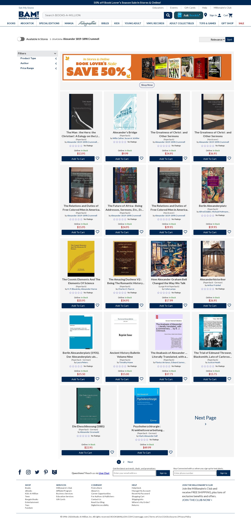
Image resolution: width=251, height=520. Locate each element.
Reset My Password (141, 493)
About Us (95, 491)
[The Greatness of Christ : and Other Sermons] (169, 111)
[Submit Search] (168, 15)
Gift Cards (190, 7)
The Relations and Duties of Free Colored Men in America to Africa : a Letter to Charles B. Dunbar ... (81, 208)
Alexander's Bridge (125, 132)
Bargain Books (31, 499)
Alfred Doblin (205, 211)
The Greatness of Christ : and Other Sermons (168, 134)
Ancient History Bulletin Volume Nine (125, 354)
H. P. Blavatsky (73, 289)
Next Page (205, 420)
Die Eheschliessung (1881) (88, 426)
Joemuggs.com (141, 516)
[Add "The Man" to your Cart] (81, 158)
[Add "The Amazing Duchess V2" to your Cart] (125, 305)
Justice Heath (214, 362)
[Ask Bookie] (188, 15)
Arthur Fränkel (214, 285)
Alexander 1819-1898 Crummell (82, 142)
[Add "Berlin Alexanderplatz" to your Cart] (212, 232)
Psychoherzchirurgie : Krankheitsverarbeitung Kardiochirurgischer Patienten (147, 428)
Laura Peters (82, 362)
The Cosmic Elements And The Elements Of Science (81, 281)
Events (174, 7)
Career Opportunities (101, 493)
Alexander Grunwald (89, 432)
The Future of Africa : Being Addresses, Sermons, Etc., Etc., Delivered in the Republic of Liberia (125, 208)
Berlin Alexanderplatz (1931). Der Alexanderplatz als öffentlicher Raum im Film (81, 355)
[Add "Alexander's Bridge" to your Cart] (125, 158)
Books (28, 488)
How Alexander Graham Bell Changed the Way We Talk (169, 281)
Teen (27, 496)
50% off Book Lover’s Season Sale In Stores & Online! (127, 2)
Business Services (64, 493)
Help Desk (136, 488)
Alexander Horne (89, 289)
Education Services (65, 496)
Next (130, 461)
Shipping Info (137, 499)
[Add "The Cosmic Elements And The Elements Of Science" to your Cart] (81, 305)
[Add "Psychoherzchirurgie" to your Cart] (147, 452)
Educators (158, 7)
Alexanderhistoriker (213, 279)
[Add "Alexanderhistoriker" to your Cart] (212, 305)
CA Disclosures (170, 516)
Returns (135, 505)
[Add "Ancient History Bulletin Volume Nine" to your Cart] (125, 379)
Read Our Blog (97, 502)
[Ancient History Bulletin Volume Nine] (125, 332)
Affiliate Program (64, 491)
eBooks (28, 491)
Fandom (29, 508)
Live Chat (104, 473)
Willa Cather (118, 138)
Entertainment (32, 502)
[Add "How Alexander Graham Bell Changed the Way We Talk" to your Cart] (169, 305)
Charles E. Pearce (126, 289)
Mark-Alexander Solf (148, 436)
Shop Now (147, 84)
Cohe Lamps (170, 289)
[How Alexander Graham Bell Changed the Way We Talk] (169, 258)
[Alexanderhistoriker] (213, 258)
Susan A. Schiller (132, 138)
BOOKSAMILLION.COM (121, 516)
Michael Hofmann (220, 211)
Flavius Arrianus (163, 362)
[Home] (28, 15)
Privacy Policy (184, 516)
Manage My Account (141, 491)
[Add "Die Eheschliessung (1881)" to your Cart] (88, 452)
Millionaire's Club (223, 7)
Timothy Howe (126, 362)
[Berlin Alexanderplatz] (213, 185)
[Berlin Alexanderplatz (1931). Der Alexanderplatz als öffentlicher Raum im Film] (81, 332)
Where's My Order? (141, 502)
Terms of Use (155, 516)
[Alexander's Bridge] (125, 111)
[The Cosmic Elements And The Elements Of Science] (81, 258)
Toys (27, 505)
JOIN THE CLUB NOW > (197, 499)
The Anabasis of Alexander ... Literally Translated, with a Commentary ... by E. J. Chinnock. (169, 355)
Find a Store (96, 488)
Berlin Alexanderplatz (213, 205)
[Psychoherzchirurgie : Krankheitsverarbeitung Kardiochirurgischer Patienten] (147, 405)
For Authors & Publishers (102, 496)
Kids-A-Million (31, 493)
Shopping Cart (138, 496)
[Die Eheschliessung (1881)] (88, 405)
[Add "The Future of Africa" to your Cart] (125, 232)
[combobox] (110, 15)
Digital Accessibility (100, 505)
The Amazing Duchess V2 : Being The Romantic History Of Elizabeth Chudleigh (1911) (125, 281)
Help (204, 7)
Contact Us (96, 499)
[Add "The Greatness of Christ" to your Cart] (169, 158)
